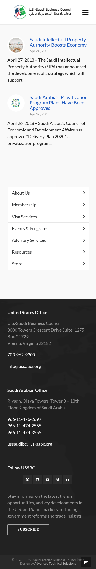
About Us (21, 193)
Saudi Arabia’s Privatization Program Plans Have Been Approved (59, 102)
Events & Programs (30, 228)
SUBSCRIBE (28, 529)
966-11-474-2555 (24, 425)
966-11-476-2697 (24, 419)
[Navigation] (85, 12)
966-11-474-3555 (24, 432)
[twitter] (27, 479)
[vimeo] (57, 479)
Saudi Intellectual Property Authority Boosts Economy (58, 42)
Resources (22, 252)
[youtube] (47, 479)
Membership (24, 204)
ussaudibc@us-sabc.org (29, 444)
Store (17, 263)
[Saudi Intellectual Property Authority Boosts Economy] (16, 45)
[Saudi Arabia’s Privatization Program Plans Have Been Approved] (16, 103)
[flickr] (67, 479)
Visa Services (24, 216)
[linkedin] (37, 479)
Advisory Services (29, 240)
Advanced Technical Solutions (55, 563)
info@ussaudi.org (24, 366)
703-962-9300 (21, 354)
